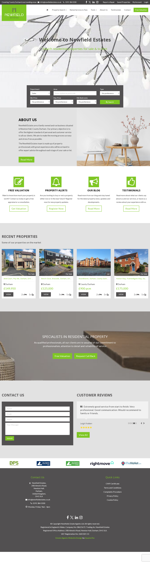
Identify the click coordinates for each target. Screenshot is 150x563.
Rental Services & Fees (79, 10)
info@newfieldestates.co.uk (50, 2)
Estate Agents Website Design (69, 538)
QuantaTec (90, 538)
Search (111, 102)
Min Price (33, 98)
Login (146, 2)
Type (102, 89)
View (8, 294)
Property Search (58, 10)
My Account (137, 2)
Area (55, 89)
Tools (93, 10)
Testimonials (116, 10)
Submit (10, 438)
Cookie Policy (112, 500)
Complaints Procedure (112, 492)
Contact (127, 10)
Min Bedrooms (82, 98)
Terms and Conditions (112, 488)
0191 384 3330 (70, 2)
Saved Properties (123, 2)
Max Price (57, 98)
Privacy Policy (112, 496)
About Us (104, 10)
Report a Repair (109, 2)
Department (34, 89)
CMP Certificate (112, 483)
